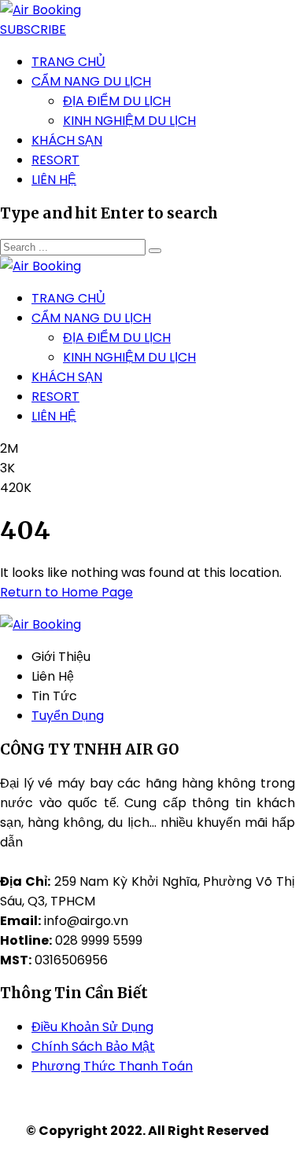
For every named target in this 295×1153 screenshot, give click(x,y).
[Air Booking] (40, 10)
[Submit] (155, 250)
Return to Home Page (66, 592)
